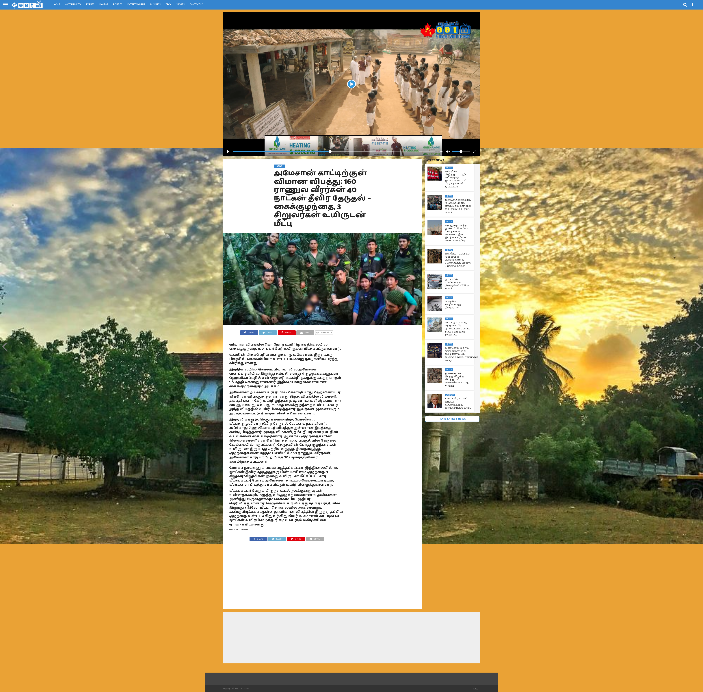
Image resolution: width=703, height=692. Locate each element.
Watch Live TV (73, 5)
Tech (168, 5)
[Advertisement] (286, 572)
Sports (180, 5)
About (476, 689)
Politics (117, 5)
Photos (103, 5)
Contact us (196, 5)
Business (155, 5)
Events (90, 5)
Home (57, 5)
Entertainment (136, 5)
